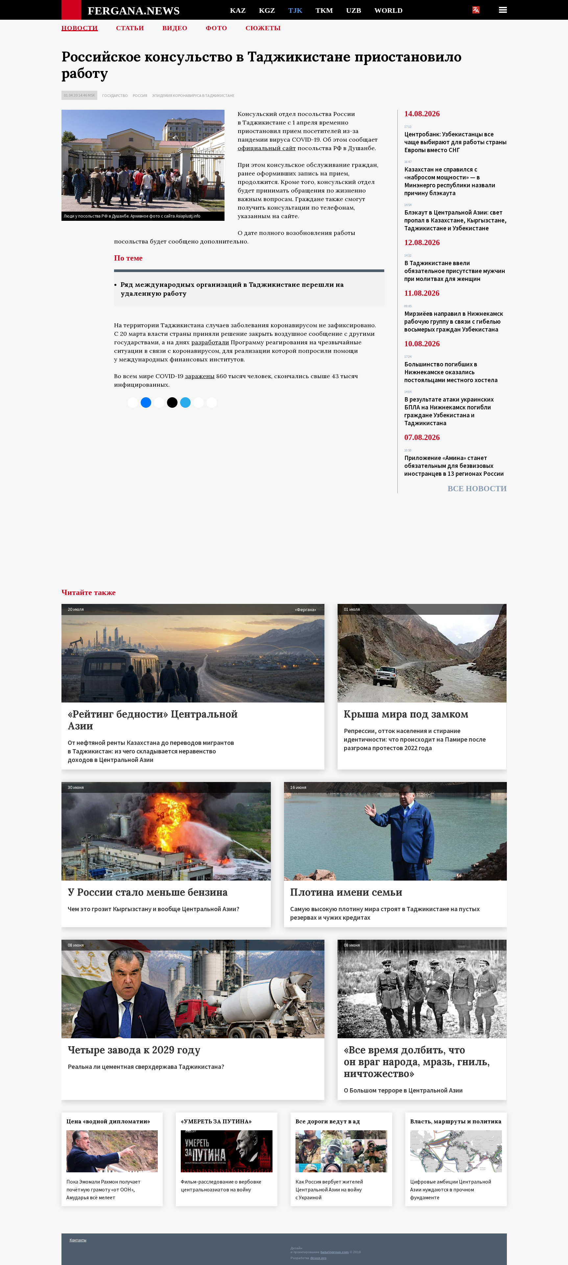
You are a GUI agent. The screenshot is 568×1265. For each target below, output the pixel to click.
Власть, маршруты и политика (456, 1121)
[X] (133, 402)
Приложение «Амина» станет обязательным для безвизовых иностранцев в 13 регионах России (454, 465)
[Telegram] (185, 402)
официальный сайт (267, 148)
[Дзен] (172, 402)
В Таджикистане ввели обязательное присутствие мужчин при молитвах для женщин (454, 271)
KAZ (238, 10)
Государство (115, 95)
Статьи (130, 28)
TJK (295, 10)
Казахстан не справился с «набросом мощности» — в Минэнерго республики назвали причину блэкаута (449, 181)
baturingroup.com (334, 1252)
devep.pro (318, 1258)
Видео (175, 28)
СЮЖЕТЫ (263, 28)
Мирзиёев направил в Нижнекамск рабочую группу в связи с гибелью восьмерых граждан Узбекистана (453, 321)
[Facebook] (198, 402)
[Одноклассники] (159, 402)
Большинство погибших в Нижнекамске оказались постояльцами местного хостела (451, 372)
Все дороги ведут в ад (328, 1121)
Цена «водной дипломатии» (108, 1121)
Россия (140, 95)
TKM (324, 10)
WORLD (388, 10)
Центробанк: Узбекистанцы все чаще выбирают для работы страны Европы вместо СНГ (455, 142)
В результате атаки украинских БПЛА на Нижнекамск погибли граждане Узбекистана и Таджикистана (449, 411)
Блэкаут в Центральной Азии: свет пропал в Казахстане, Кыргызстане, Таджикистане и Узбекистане (455, 220)
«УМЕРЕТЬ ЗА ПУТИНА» (216, 1121)
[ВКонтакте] (146, 402)
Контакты (78, 1239)
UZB (353, 10)
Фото (216, 28)
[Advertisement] (284, 539)
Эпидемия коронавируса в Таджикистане (193, 95)
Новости (79, 28)
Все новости (477, 488)
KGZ (267, 10)
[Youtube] (211, 402)
